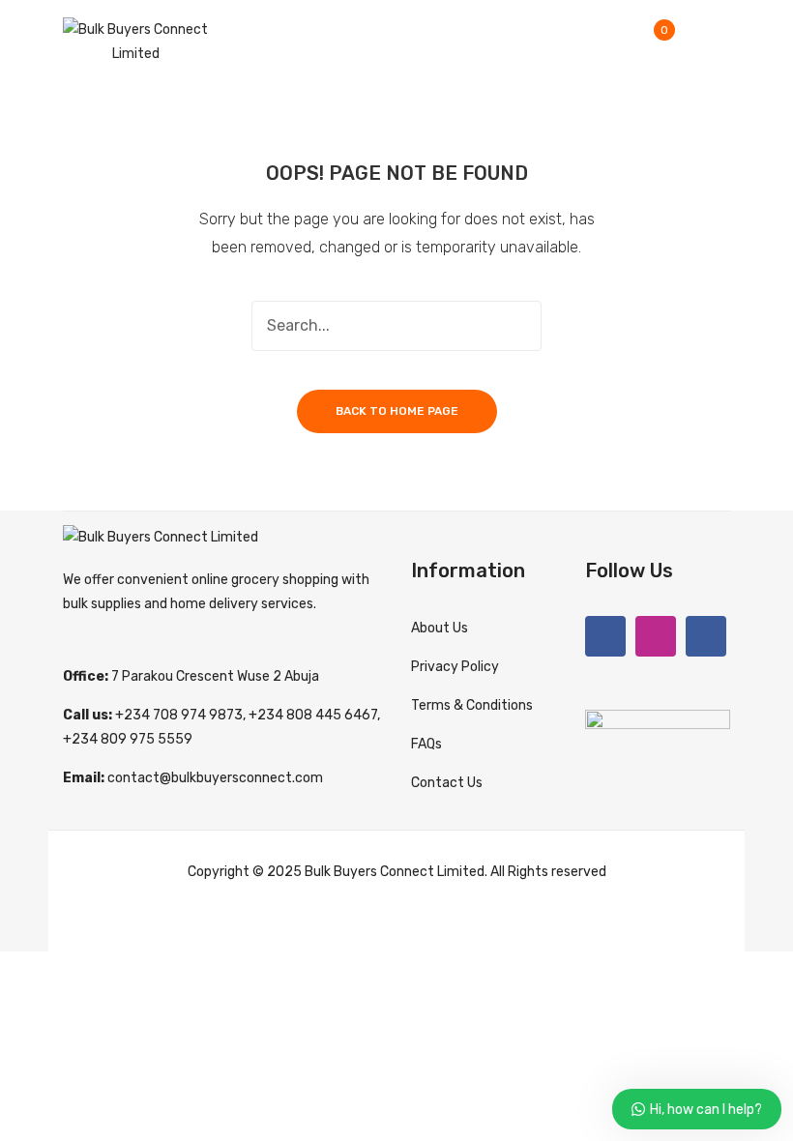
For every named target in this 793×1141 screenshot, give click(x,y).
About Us (439, 628)
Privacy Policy (455, 666)
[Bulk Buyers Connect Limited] (135, 41)
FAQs (426, 744)
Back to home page (397, 411)
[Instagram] (655, 636)
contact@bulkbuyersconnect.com (215, 778)
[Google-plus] (706, 636)
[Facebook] (605, 636)
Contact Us (447, 783)
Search (516, 326)
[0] (679, 42)
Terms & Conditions (472, 705)
